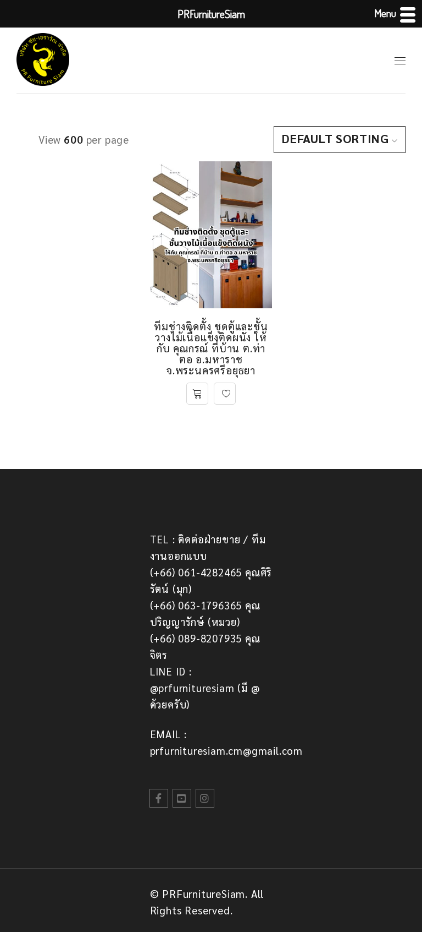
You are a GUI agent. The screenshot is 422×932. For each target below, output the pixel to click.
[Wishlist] (224, 393)
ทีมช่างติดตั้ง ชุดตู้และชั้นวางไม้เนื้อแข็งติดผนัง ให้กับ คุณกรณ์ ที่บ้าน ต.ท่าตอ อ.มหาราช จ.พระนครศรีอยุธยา (211, 348)
